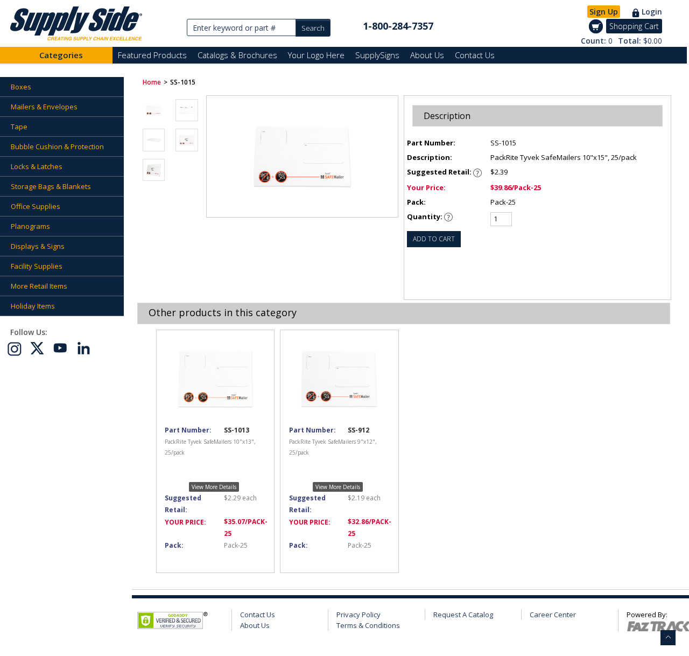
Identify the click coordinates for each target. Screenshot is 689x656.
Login (652, 11)
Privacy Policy (358, 614)
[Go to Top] (668, 637)
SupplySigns (377, 55)
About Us (427, 55)
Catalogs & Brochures (237, 55)
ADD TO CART (434, 238)
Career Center (553, 614)
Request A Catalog (463, 614)
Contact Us (475, 55)
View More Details (214, 487)
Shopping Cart (634, 26)
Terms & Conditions (368, 625)
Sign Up (603, 11)
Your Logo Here (316, 55)
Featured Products (152, 55)
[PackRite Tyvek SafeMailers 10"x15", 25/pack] (154, 110)
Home (152, 82)
